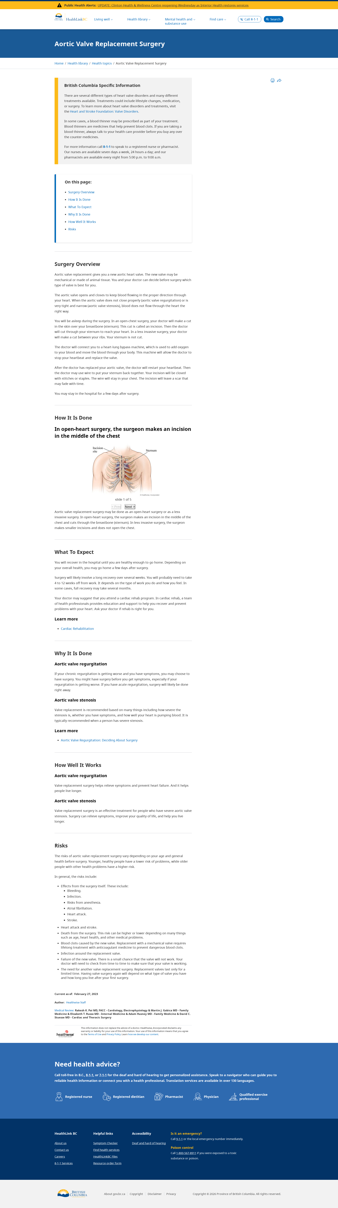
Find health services (106, 1150)
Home (59, 63)
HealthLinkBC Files (105, 1156)
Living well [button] (102, 19)
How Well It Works (82, 222)
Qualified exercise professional (253, 1096)
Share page (279, 80)
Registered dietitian (128, 1097)
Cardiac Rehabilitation (77, 628)
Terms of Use (94, 1034)
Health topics (102, 63)
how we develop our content (143, 1034)
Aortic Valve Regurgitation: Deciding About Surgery (99, 740)
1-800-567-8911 (186, 1153)
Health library (78, 63)
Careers (60, 1156)
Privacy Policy (114, 1034)
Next (130, 507)
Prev (116, 507)
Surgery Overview (81, 192)
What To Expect (80, 207)
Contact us (62, 1150)
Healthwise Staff (76, 1002)
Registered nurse (78, 1097)
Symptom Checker (105, 1143)
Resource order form (107, 1163)
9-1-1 (179, 1139)
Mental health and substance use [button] (178, 21)
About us (61, 1143)
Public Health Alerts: (80, 5)
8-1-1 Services (64, 1163)
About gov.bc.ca (114, 1194)
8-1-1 (251, 19)
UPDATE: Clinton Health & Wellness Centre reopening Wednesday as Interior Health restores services (173, 5)
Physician (211, 1097)
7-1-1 (103, 1075)
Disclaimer (155, 1194)
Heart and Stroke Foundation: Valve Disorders (104, 111)
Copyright (136, 1194)
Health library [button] (137, 19)
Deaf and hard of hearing (149, 1143)
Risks (72, 229)
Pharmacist (174, 1097)
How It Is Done (79, 199)
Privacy (171, 1194)
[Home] (71, 16)
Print (272, 80)
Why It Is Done (79, 214)
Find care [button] (216, 19)
